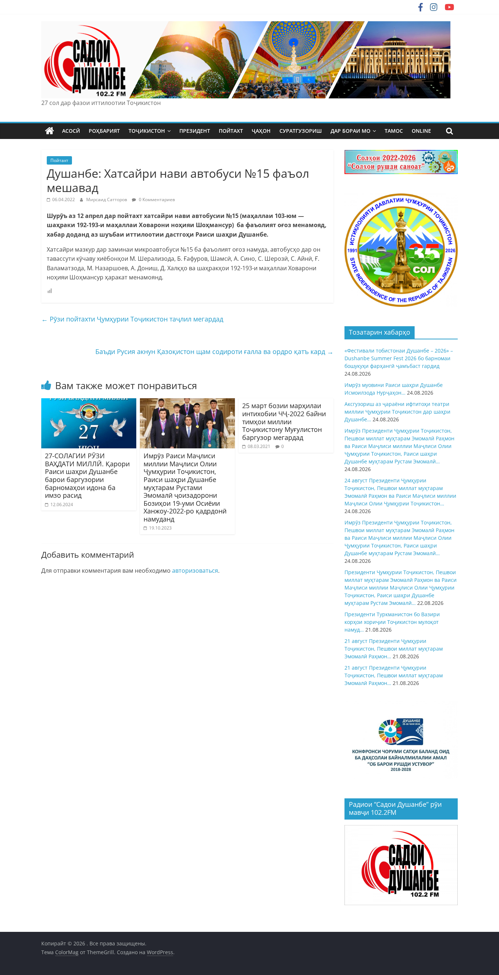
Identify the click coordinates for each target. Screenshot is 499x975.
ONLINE (421, 130)
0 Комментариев (156, 199)
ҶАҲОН (261, 130)
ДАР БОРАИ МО (350, 130)
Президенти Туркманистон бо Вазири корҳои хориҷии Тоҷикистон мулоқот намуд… (392, 622)
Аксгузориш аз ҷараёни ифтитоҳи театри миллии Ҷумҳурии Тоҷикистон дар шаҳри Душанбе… (397, 411)
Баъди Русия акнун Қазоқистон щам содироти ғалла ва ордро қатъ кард (214, 351)
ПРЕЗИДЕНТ (194, 130)
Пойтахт (59, 160)
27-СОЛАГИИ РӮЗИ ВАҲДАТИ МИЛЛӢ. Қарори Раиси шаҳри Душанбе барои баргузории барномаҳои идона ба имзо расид (87, 475)
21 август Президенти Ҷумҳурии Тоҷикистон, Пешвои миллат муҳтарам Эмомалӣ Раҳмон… (393, 648)
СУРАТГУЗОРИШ (300, 130)
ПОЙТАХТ (231, 130)
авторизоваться (195, 570)
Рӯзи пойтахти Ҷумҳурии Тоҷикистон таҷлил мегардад (132, 319)
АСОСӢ (71, 130)
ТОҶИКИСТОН (147, 130)
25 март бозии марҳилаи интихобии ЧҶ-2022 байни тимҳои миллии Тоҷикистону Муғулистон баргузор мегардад (284, 421)
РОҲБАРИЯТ (104, 130)
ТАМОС (394, 130)
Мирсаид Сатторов (107, 199)
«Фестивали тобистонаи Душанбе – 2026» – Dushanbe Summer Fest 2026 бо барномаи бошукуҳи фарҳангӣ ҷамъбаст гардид (398, 358)
